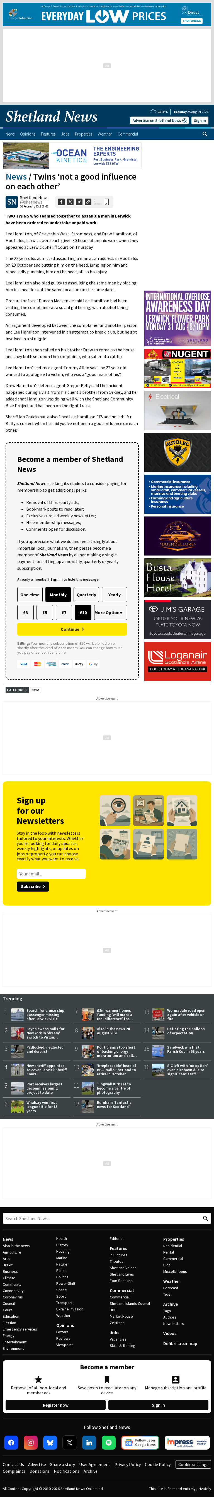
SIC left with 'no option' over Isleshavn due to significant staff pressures (187, 1072)
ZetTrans (117, 1322)
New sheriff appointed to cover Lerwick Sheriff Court (46, 1069)
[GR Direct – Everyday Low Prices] (107, 14)
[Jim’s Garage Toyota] (177, 619)
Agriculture (12, 1252)
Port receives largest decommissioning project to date (44, 1088)
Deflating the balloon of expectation (186, 1030)
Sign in (200, 120)
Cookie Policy (158, 1464)
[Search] (205, 134)
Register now (56, 1405)
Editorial (116, 1238)
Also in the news (16, 1245)
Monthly (58, 594)
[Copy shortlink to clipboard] (88, 202)
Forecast (170, 1287)
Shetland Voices (123, 1267)
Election (9, 1322)
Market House (121, 1316)
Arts (6, 1258)
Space (61, 1289)
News (16, 176)
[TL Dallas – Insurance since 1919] (177, 494)
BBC (113, 1309)
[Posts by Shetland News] (12, 202)
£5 (44, 612)
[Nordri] (177, 410)
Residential (172, 1245)
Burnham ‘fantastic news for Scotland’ (114, 1104)
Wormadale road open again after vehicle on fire (186, 1014)
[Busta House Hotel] (177, 577)
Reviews (63, 1338)
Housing (63, 1251)
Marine (61, 1257)
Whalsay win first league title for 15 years (41, 1106)
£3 (25, 612)
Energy (8, 1335)
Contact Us (13, 1464)
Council (9, 1303)
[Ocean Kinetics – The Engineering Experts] (72, 156)
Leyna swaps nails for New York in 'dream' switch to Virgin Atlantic (45, 1035)
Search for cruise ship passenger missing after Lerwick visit (45, 1014)
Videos (169, 1333)
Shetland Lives (122, 1274)
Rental (168, 1252)
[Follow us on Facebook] (11, 1443)
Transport (64, 1302)
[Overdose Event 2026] (177, 293)
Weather (63, 1315)
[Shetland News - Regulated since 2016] (187, 1443)
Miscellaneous (175, 1271)
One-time (30, 594)
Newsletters (173, 1323)
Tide (167, 1294)
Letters (62, 1331)
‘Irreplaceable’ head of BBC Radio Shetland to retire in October (116, 1069)
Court (7, 1309)
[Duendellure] (177, 536)
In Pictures (118, 1254)
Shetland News (34, 197)
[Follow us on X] (70, 1443)
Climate (9, 1277)
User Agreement (94, 1464)
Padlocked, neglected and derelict (45, 1049)
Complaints (14, 1471)
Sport (61, 1296)
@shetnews (31, 202)
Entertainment (14, 1341)
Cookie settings (193, 1464)
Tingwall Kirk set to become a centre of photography (114, 1088)
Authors (169, 1317)
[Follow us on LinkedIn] (89, 1443)
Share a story (62, 1464)
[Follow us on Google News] (140, 1443)
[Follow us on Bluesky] (50, 1443)
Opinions (65, 1325)
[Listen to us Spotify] (109, 1443)
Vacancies (118, 1339)
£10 (83, 612)
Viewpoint (64, 1344)
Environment (13, 1348)
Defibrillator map (180, 1343)
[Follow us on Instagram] (31, 1443)
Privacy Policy (128, 1464)
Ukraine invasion (69, 1309)
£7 (64, 612)
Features (118, 1248)
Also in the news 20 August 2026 (113, 1030)
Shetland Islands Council (130, 1303)
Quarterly (86, 594)
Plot (166, 1264)
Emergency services (20, 1329)
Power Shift (65, 1283)
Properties (173, 1239)
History (62, 1244)
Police (61, 1270)
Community (12, 1284)
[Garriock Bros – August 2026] (177, 368)
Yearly (114, 594)
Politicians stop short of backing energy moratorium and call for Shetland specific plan (116, 1055)
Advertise (37, 1464)
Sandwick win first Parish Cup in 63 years (186, 1049)
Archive (170, 1304)
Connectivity (13, 1290)
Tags (167, 1310)
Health (61, 1238)
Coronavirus (13, 1297)
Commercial (122, 1290)
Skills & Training (122, 1345)
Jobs (114, 1332)
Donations (40, 1471)
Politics (62, 1276)
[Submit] (204, 1218)
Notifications (66, 1471)
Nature (61, 1264)
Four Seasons (121, 1280)
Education (11, 1316)
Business (10, 1271)
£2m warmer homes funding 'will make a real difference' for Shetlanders (114, 1016)
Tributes (116, 1261)
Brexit (8, 1264)
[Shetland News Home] (52, 125)
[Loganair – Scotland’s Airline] (177, 661)
